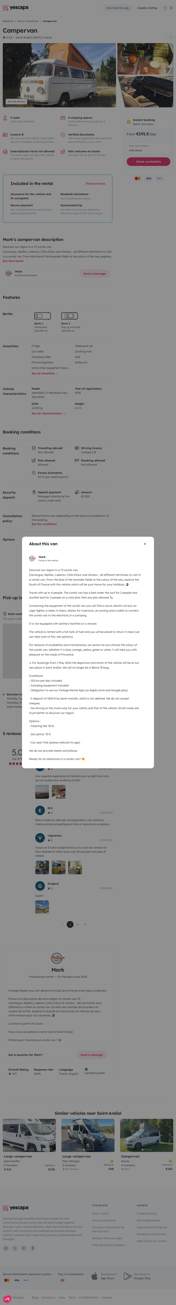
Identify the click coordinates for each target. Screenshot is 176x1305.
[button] (7, 1299)
